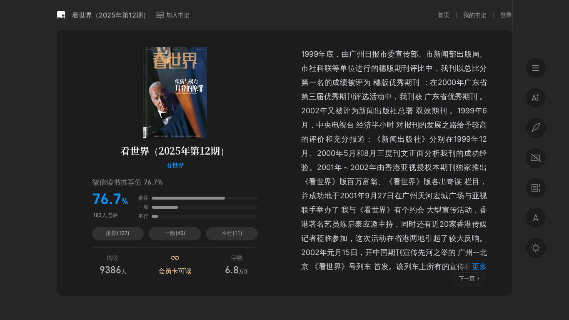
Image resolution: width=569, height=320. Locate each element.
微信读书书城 (61, 15)
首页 (443, 14)
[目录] (536, 68)
